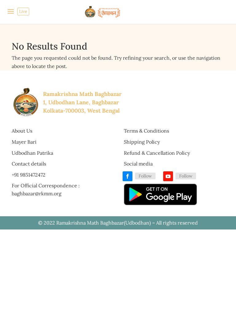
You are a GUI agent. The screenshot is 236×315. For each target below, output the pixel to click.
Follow (145, 176)
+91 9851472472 (28, 175)
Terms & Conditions (146, 131)
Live (23, 11)
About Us (22, 131)
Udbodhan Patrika (32, 153)
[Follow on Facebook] (127, 176)
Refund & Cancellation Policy (157, 153)
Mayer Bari (24, 142)
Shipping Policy (142, 142)
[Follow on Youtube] (168, 176)
